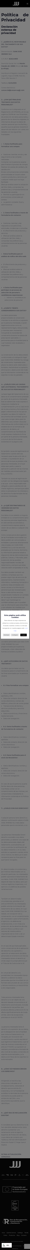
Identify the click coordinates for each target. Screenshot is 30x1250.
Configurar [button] (15, 635)
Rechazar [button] (6, 635)
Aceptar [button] (23, 635)
